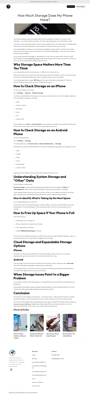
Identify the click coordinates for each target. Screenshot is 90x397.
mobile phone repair (34, 58)
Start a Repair (81, 6)
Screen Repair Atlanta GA (39, 375)
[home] (8, 6)
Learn (33, 379)
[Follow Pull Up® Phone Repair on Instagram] (11, 370)
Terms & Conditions (37, 382)
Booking (34, 358)
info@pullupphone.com (57, 358)
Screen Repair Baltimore (39, 362)
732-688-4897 (55, 355)
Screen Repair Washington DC (39, 367)
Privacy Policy (36, 386)
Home (33, 355)
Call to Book (71, 6)
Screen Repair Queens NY (39, 371)
